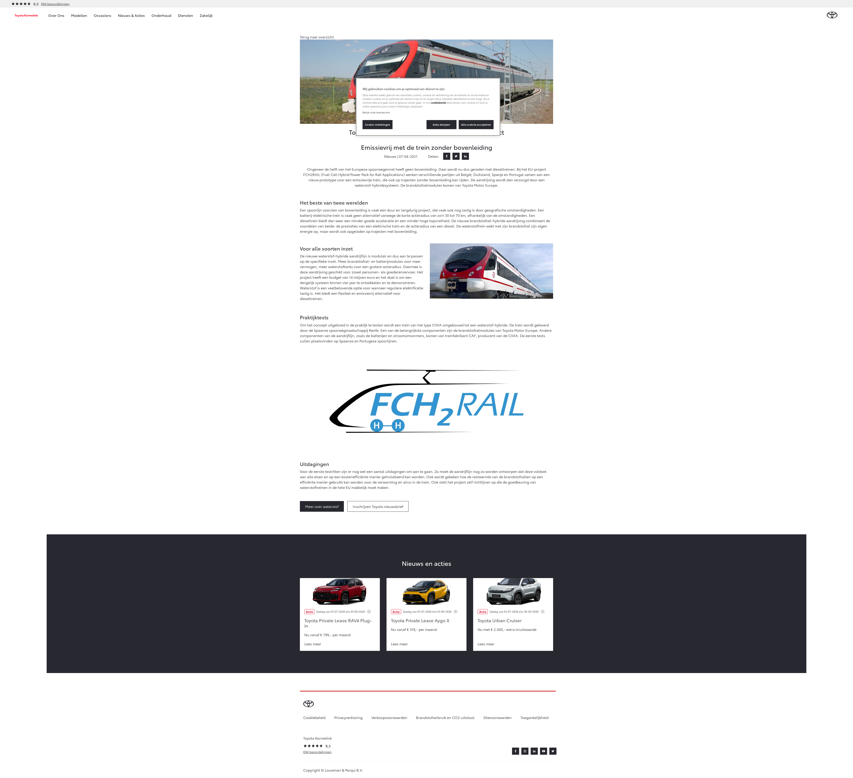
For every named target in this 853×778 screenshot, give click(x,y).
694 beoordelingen (55, 4)
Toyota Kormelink (26, 15)
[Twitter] (456, 156)
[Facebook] (446, 156)
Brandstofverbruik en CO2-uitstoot (445, 717)
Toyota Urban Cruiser (500, 620)
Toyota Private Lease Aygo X (420, 620)
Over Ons (56, 15)
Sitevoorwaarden (497, 717)
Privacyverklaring (348, 717)
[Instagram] (524, 751)
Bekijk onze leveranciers (376, 112)
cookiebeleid (438, 102)
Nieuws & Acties (131, 15)
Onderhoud (161, 15)
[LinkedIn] (465, 156)
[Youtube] (543, 751)
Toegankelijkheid (534, 717)
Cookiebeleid (314, 717)
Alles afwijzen (441, 124)
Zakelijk (206, 15)
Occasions (102, 15)
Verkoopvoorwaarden (389, 717)
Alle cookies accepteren (476, 124)
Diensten (185, 15)
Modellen (79, 15)
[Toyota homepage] (832, 15)
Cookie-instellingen (377, 124)
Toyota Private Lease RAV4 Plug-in (338, 623)
